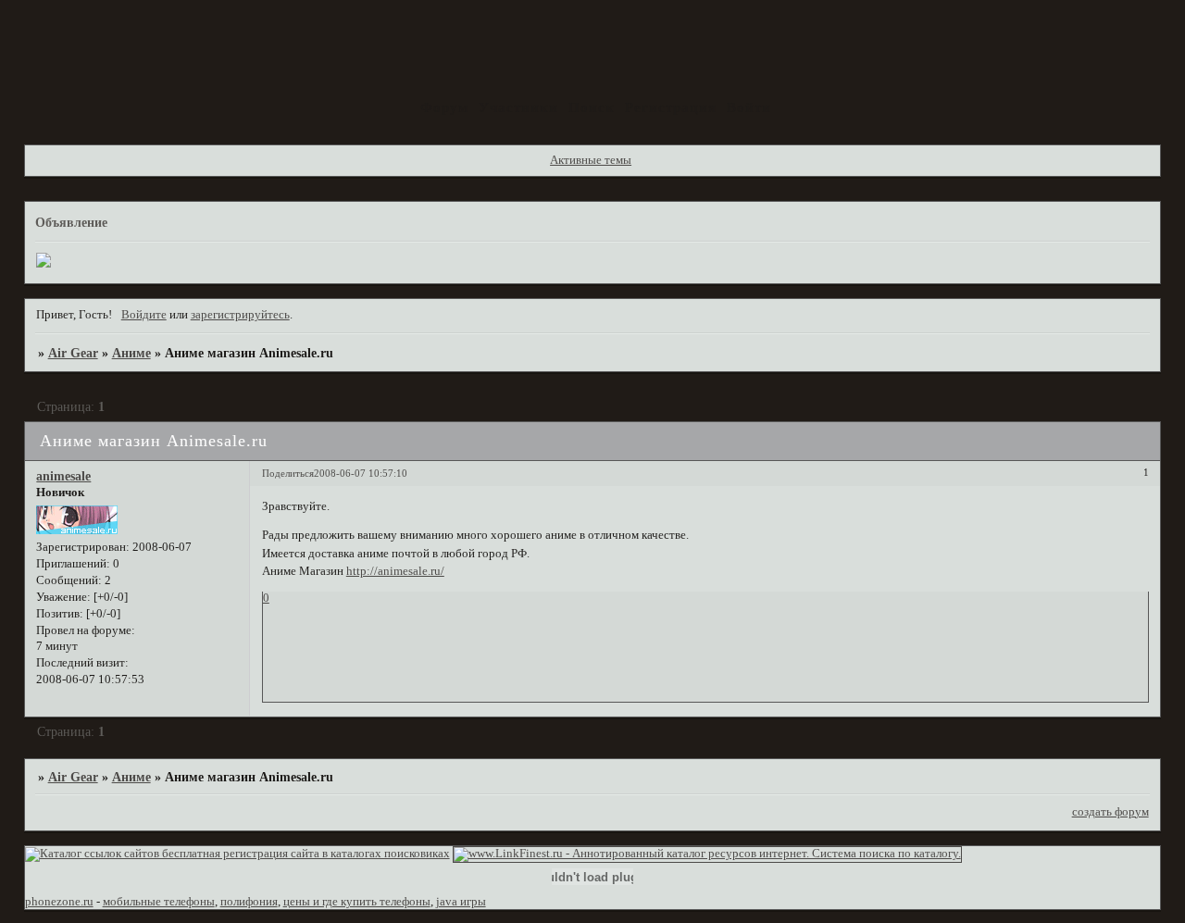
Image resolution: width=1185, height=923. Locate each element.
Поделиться (288, 473)
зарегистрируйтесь (240, 314)
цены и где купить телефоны (356, 901)
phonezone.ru (59, 901)
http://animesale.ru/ (395, 571)
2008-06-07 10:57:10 (360, 473)
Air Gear (73, 352)
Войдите (144, 314)
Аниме (131, 352)
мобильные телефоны (159, 901)
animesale (63, 475)
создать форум (1110, 811)
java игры (461, 901)
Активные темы (590, 160)
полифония (249, 901)
